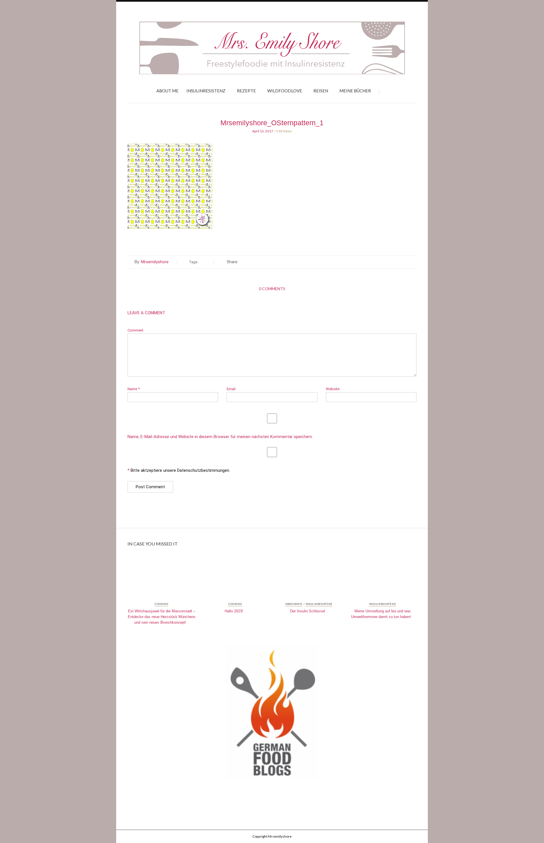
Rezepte (246, 90)
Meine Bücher (355, 90)
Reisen (320, 90)
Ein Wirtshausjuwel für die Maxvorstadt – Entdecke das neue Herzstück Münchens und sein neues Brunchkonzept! (162, 617)
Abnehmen (293, 604)
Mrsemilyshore (155, 261)
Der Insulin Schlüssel (307, 611)
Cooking (161, 604)
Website (332, 389)
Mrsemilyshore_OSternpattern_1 (272, 123)
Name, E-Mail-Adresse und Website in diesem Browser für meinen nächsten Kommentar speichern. (220, 437)
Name (134, 389)
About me (167, 90)
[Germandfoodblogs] (272, 713)
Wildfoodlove (284, 90)
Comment (135, 330)
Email (231, 389)
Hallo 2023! (234, 611)
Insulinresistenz (206, 90)
